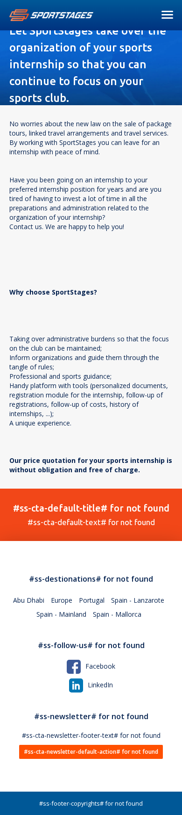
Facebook (100, 666)
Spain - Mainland (61, 614)
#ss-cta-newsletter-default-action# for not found (91, 752)
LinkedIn (100, 684)
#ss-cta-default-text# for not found (91, 515)
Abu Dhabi (28, 600)
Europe (61, 600)
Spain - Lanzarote (137, 600)
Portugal (92, 600)
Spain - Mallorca (117, 614)
